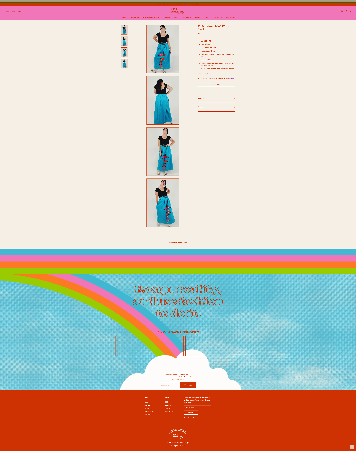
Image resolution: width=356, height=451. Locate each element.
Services (147, 415)
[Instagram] (189, 417)
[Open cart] (350, 11)
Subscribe (188, 385)
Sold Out (216, 84)
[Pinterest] (207, 73)
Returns (200, 107)
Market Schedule (150, 411)
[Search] (342, 11)
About (7, 11)
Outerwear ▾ (186, 17)
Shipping (201, 98)
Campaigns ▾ (230, 17)
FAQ (19, 11)
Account (147, 405)
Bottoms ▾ (198, 17)
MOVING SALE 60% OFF (151, 17)
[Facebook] (203, 73)
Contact (13, 11)
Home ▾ (123, 17)
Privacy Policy (169, 411)
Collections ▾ (134, 17)
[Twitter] (205, 73)
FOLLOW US (178, 332)
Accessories (218, 17)
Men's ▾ (208, 17)
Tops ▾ (176, 17)
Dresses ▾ (167, 17)
